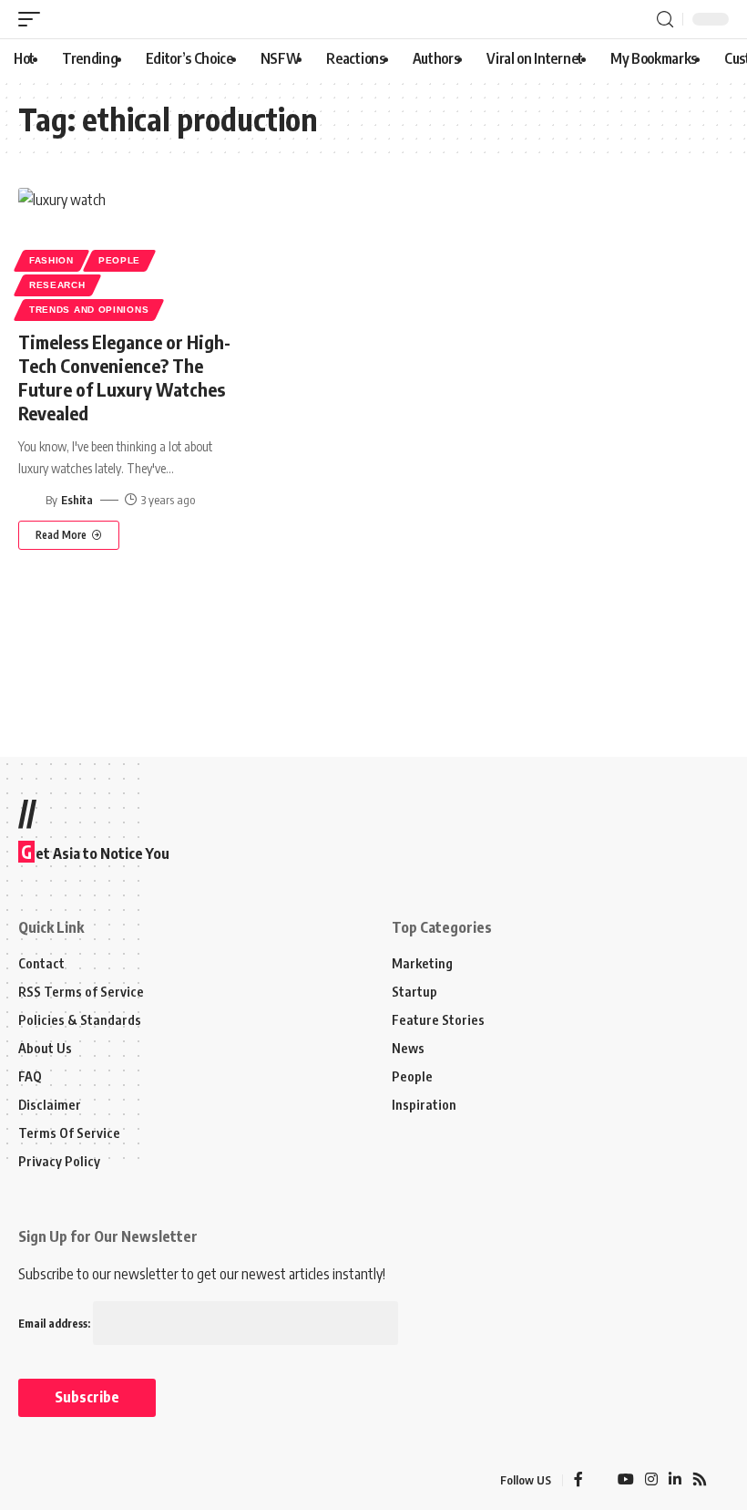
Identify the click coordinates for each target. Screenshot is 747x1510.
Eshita (77, 499)
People (119, 260)
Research (57, 285)
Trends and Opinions (88, 310)
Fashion (51, 260)
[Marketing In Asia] (58, 1481)
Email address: (55, 1323)
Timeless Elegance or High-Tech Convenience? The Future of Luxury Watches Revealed (124, 377)
